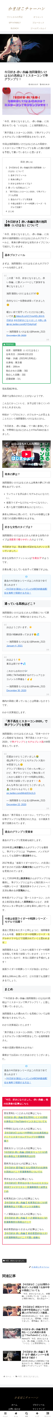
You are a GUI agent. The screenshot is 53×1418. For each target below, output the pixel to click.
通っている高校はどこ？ (19, 188)
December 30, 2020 (16, 690)
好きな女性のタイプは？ (21, 183)
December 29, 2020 (16, 335)
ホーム (14, 1405)
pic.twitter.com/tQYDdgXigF (23, 324)
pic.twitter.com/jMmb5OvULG (21, 793)
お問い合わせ (14, 1409)
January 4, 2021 (15, 646)
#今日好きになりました (26, 320)
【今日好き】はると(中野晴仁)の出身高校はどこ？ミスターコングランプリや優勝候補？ (26, 1137)
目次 (22, 162)
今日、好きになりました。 (15, 1261)
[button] (47, 763)
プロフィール (39, 1405)
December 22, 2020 (16, 804)
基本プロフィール (18, 175)
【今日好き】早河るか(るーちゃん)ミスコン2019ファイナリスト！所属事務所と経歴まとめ (26, 1187)
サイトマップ (39, 1409)
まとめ (11, 211)
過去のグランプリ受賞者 (21, 199)
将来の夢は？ (16, 179)
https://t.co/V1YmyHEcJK (28, 316)
